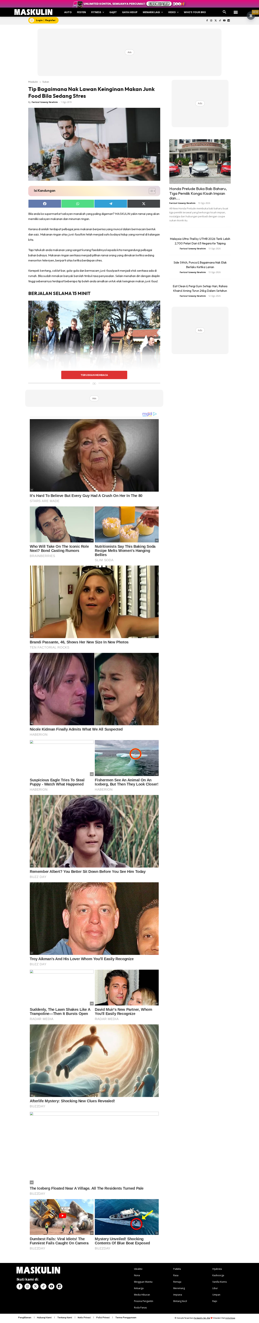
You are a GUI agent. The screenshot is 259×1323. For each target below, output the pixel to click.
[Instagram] (211, 21)
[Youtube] (224, 21)
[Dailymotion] (228, 21)
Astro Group (230, 1318)
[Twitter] (215, 21)
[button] (224, 12)
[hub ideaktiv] (236, 10)
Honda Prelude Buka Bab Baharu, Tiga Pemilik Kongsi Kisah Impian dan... (198, 193)
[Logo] (33, 12)
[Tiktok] (220, 21)
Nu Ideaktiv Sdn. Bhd (202, 1318)
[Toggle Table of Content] (150, 191)
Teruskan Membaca (94, 374)
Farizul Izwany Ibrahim (45, 102)
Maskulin (33, 81)
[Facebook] (207, 21)
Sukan (45, 81)
